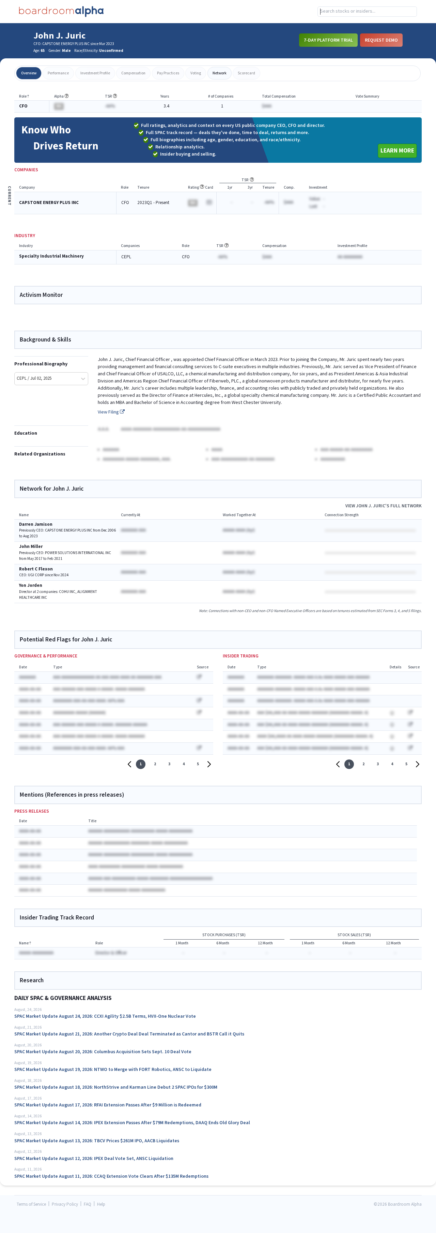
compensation (133, 73)
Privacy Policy (65, 1204)
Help (101, 1204)
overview (28, 73)
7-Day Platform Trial (328, 40)
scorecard (246, 73)
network (220, 73)
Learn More (397, 151)
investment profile (95, 73)
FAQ (87, 1204)
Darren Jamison (35, 524)
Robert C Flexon (36, 569)
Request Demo (381, 40)
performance (58, 73)
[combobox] (367, 11)
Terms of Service (31, 1204)
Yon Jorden (30, 586)
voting (195, 73)
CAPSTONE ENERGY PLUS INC (49, 203)
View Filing (109, 412)
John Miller (31, 547)
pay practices (168, 73)
